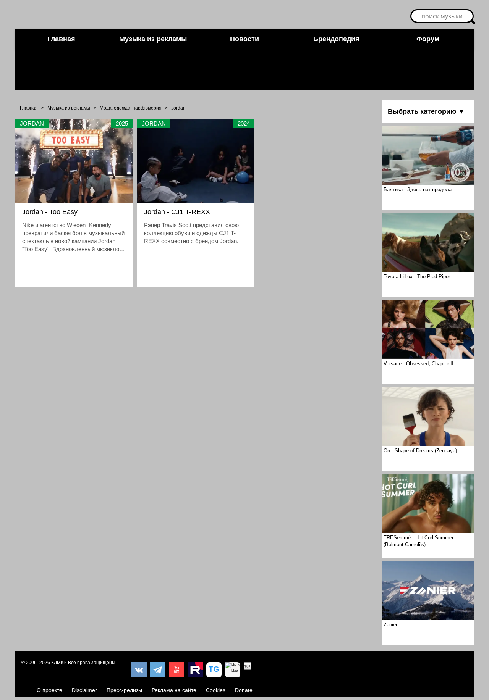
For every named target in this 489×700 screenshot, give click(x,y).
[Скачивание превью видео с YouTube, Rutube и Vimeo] (214, 669)
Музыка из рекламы (153, 39)
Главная (61, 39)
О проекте (49, 690)
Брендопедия (336, 39)
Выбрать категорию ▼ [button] (426, 111)
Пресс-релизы (124, 690)
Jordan (178, 108)
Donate (244, 690)
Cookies (215, 690)
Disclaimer (84, 690)
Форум (427, 39)
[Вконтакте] (139, 669)
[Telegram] (157, 669)
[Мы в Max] (232, 669)
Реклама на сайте (174, 690)
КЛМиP (58, 662)
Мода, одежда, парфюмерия (131, 108)
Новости (244, 39)
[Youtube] (176, 669)
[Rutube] (195, 669)
